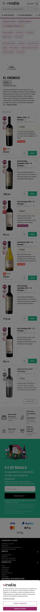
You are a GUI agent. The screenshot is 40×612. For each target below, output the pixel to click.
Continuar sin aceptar (8, 598)
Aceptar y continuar (20, 609)
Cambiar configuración (20, 603)
